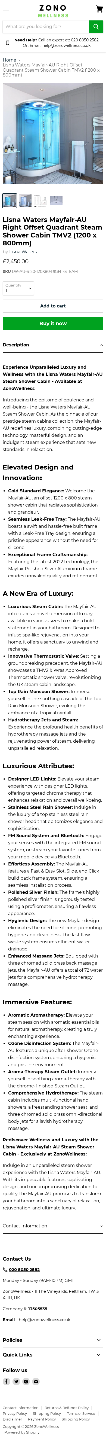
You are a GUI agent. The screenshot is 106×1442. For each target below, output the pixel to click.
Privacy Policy (15, 1413)
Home (9, 60)
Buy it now (53, 324)
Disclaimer (12, 1419)
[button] (53, 345)
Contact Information (21, 1408)
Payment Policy (42, 1419)
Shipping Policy (47, 1413)
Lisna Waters (23, 251)
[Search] (96, 26)
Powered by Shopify (21, 1432)
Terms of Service (81, 1413)
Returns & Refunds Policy (67, 1408)
